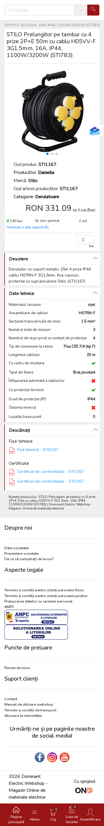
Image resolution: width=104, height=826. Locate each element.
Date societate (16, 548)
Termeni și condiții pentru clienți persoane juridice (45, 595)
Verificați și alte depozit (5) (28, 227)
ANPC (9, 606)
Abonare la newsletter (23, 715)
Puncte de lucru (17, 667)
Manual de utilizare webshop (28, 704)
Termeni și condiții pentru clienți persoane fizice (43, 590)
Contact (10, 699)
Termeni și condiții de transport (30, 710)
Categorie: (36, 197)
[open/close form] (94, 131)
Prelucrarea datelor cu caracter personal (38, 601)
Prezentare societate (21, 553)
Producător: (34, 172)
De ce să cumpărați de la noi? (28, 559)
